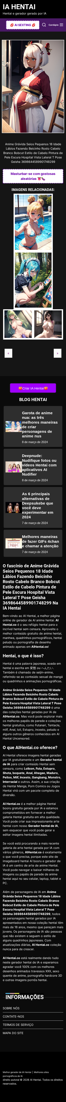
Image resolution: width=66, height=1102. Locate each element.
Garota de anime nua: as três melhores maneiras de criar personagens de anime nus (40, 424)
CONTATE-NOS (13, 1016)
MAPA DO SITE (13, 1033)
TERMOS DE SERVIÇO (18, 1025)
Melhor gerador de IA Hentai (17, 1072)
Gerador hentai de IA (43, 826)
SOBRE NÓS (11, 1008)
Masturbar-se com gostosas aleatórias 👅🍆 (33, 176)
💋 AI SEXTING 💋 (22, 25)
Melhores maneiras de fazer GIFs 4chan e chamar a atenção (40, 541)
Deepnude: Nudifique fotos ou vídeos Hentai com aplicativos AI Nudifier (39, 465)
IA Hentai (19, 7)
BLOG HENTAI (33, 399)
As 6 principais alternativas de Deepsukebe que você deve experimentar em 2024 (37, 505)
